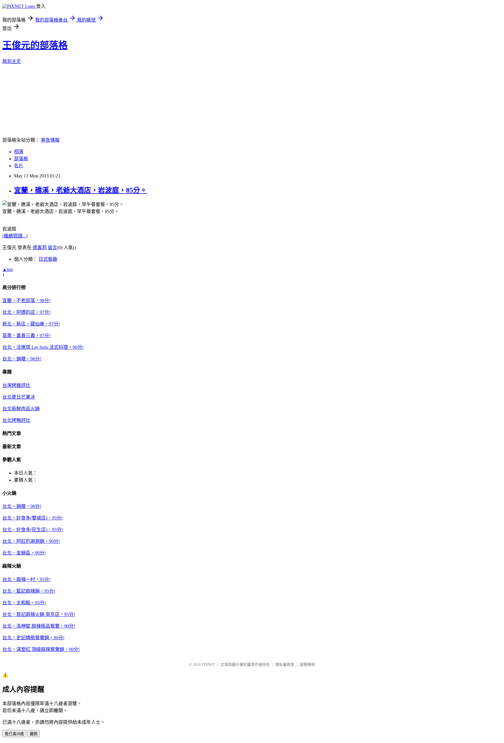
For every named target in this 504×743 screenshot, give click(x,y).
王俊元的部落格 (35, 45)
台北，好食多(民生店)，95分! (32, 529)
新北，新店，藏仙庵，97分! (31, 323)
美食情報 (50, 140)
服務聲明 (307, 664)
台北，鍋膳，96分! (21, 358)
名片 (18, 165)
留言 (52, 247)
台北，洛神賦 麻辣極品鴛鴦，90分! (38, 626)
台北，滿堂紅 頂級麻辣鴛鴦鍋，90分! (41, 649)
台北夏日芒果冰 (18, 397)
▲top (7, 269)
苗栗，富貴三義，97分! (26, 335)
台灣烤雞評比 (16, 385)
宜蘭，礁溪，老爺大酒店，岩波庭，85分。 (80, 190)
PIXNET (208, 664)
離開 (33, 734)
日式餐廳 (47, 259)
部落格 (21, 158)
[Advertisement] (31, 99)
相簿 (18, 151)
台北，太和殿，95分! (24, 602)
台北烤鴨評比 (16, 420)
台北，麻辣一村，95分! (26, 579)
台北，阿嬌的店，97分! (26, 312)
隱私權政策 (284, 664)
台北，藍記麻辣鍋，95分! (28, 591)
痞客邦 (40, 247)
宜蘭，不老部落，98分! (26, 300)
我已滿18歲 (14, 734)
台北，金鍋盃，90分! (24, 552)
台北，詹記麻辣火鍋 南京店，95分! (38, 614)
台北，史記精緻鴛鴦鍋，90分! (33, 637)
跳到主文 (11, 61)
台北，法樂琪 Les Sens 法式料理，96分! (42, 347)
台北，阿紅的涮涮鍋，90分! (31, 541)
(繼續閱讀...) (14, 235)
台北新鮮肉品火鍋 (21, 408)
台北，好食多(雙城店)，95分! (32, 517)
